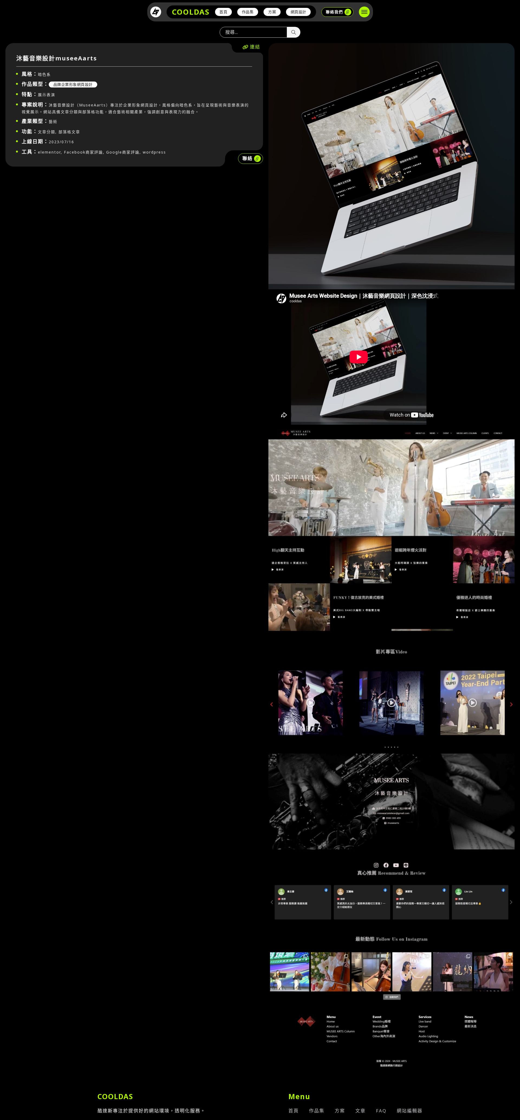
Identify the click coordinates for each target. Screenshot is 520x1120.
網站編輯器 (409, 1111)
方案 (272, 11)
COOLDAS (191, 12)
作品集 (248, 11)
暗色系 (44, 74)
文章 (360, 1111)
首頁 (223, 11)
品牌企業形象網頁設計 (73, 84)
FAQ (381, 1111)
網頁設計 (298, 11)
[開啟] (364, 12)
